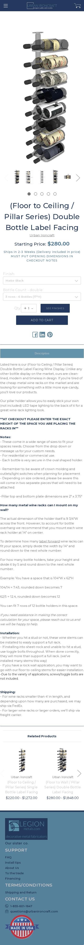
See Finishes (55, 308)
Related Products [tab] (42, 736)
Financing (12, 878)
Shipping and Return (20, 892)
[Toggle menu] (5, 5)
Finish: (9, 274)
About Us (12, 868)
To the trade (14, 873)
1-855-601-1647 (21, 906)
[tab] (29, 193)
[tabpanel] (16, 177)
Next (78, 178)
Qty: (17, 308)
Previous (6, 178)
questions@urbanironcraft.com (34, 911)
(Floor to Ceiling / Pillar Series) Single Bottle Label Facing (21, 787)
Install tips (13, 862)
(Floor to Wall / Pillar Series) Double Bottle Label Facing (62, 787)
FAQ (8, 857)
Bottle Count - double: (23, 290)
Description (42, 353)
